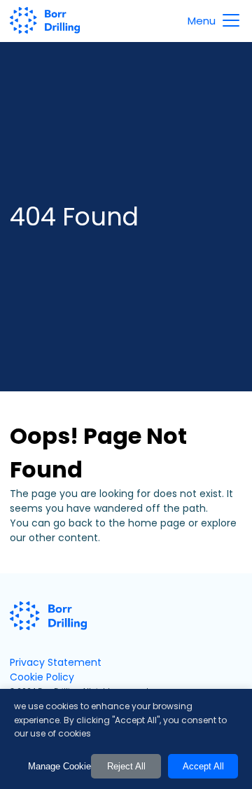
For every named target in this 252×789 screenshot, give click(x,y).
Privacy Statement (56, 662)
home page (157, 523)
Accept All (203, 766)
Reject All (126, 766)
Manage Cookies (56, 766)
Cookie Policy (42, 677)
